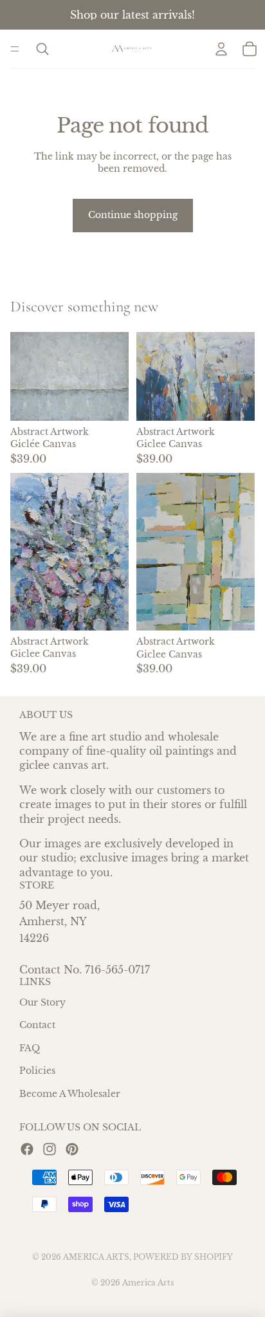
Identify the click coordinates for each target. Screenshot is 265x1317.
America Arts (96, 1257)
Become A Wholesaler (69, 1094)
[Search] (42, 49)
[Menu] (15, 49)
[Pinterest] (72, 1149)
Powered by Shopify (183, 1257)
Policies (37, 1071)
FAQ (29, 1048)
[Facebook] (27, 1149)
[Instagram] (49, 1149)
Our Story (42, 1002)
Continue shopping (133, 215)
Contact (37, 1025)
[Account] (221, 49)
